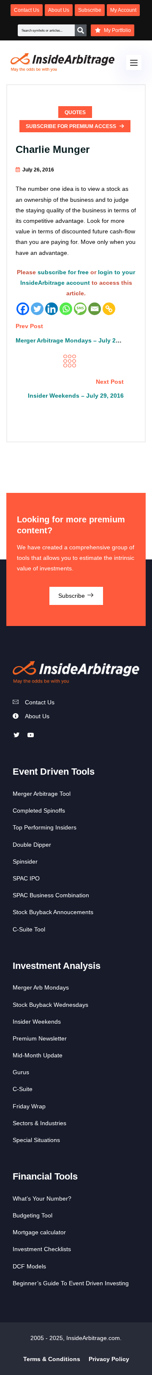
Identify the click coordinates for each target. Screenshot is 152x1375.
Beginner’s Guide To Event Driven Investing (71, 1283)
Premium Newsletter (40, 1038)
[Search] (81, 30)
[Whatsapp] (66, 308)
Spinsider (25, 861)
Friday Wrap (29, 1106)
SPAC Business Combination (51, 895)
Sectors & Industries (39, 1123)
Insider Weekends (37, 1021)
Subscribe (72, 595)
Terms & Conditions (51, 1359)
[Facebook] (22, 308)
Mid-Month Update (37, 1055)
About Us (37, 716)
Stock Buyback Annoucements (53, 912)
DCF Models (29, 1266)
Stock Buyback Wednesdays (50, 1004)
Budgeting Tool (32, 1215)
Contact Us (39, 702)
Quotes (75, 112)
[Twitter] (37, 308)
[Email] (94, 308)
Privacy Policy (109, 1359)
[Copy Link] (109, 308)
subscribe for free (63, 272)
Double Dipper (32, 844)
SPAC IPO (26, 878)
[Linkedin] (51, 308)
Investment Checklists (42, 1249)
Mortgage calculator (39, 1232)
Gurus (21, 1072)
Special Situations (36, 1140)
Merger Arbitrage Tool (42, 793)
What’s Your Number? (42, 1198)
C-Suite (23, 1089)
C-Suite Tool (29, 929)
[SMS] (80, 308)
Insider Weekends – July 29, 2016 (76, 395)
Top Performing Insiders (44, 827)
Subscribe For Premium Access (71, 126)
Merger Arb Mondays (41, 987)
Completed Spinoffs (39, 810)
